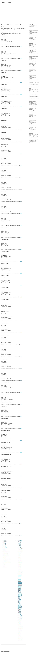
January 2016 (20, 540)
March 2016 (19, 542)
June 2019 (19, 579)
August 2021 (19, 603)
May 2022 (19, 611)
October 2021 (20, 605)
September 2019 (20, 582)
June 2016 (19, 545)
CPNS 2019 (4, 549)
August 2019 (19, 581)
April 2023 (19, 621)
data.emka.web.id (6, 2)
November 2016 (20, 550)
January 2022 (20, 607)
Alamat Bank (4, 540)
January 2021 (20, 596)
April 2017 (19, 554)
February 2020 (20, 586)
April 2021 (19, 599)
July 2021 (19, 602)
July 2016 (19, 546)
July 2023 (19, 624)
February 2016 (20, 541)
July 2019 (19, 580)
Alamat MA (4, 542)
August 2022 (19, 614)
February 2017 (20, 552)
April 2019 (19, 577)
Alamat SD (4, 544)
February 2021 (20, 597)
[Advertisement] (20, 15)
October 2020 (20, 594)
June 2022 (19, 612)
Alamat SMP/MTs (5, 547)
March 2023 (19, 620)
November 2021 (20, 606)
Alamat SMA (4, 545)
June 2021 (19, 601)
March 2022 (19, 609)
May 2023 (19, 622)
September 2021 (20, 604)
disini (21, 46)
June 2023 (19, 623)
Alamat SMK (4, 546)
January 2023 (20, 618)
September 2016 (20, 548)
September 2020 (20, 593)
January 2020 (20, 585)
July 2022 (19, 613)
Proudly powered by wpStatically (5, 651)
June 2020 (19, 590)
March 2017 (19, 553)
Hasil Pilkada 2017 (5, 554)
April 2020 (19, 588)
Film (3, 552)
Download (4, 550)
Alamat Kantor (5, 541)
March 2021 (19, 598)
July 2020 (19, 591)
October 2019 (20, 583)
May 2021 (19, 600)
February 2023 (20, 619)
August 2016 (19, 547)
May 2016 (19, 544)
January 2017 (20, 551)
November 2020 (20, 595)
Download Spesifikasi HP (6, 551)
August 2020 (19, 592)
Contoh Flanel (5, 548)
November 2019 (20, 584)
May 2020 (19, 589)
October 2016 (20, 549)
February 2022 (20, 608)
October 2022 (20, 616)
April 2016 (19, 543)
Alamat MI (4, 543)
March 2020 (19, 587)
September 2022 (20, 615)
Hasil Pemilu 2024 (5, 553)
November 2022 (20, 617)
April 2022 (19, 610)
